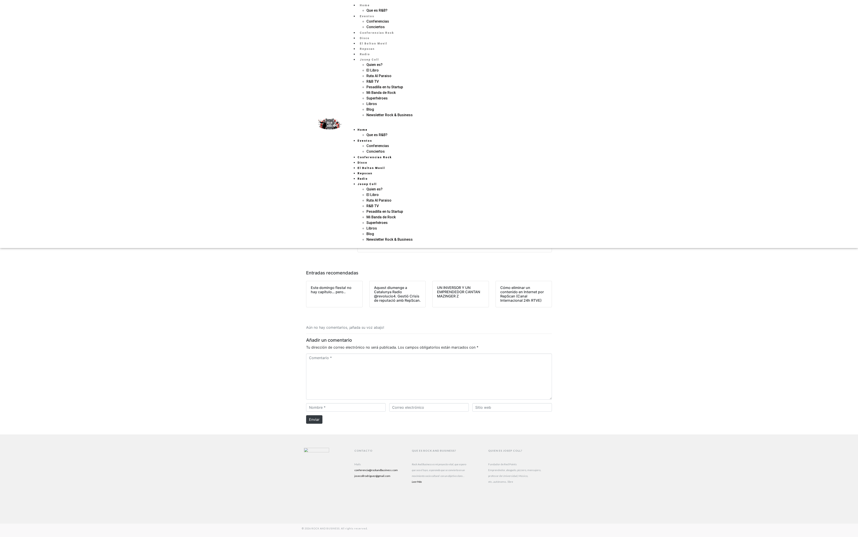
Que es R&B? (376, 10)
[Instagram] (543, 118)
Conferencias (377, 21)
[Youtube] (388, 493)
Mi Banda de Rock (381, 93)
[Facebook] (360, 504)
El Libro (372, 70)
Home (365, 5)
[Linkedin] (360, 493)
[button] (436, 124)
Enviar (314, 419)
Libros (371, 104)
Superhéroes (377, 98)
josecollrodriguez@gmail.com (372, 476)
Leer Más (417, 481)
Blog (370, 109)
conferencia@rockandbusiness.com (376, 470)
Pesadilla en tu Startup (384, 87)
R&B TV (372, 81)
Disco (365, 38)
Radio (365, 54)
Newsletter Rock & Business (389, 115)
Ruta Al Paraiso (378, 76)
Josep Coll (369, 59)
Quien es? (374, 65)
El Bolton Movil (373, 43)
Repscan (367, 49)
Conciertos (375, 27)
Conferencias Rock (377, 32)
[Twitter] (543, 129)
